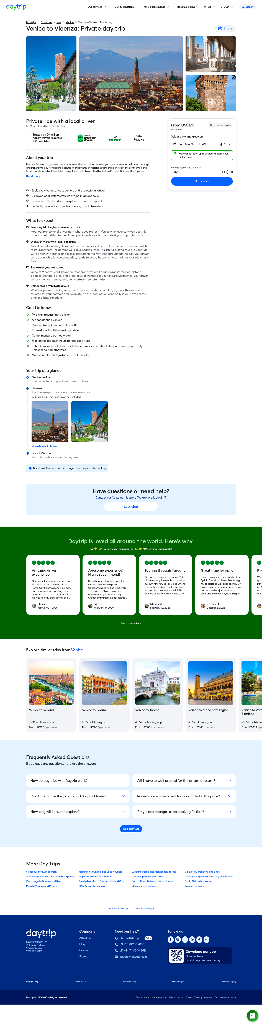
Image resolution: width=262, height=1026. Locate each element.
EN (209, 6)
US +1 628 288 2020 (131, 944)
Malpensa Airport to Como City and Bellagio (208, 876)
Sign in (249, 6)
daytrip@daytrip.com (133, 956)
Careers (84, 950)
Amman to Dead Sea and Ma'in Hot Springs (50, 876)
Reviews (138, 139)
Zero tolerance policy (225, 997)
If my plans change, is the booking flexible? (170, 812)
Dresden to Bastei (194, 886)
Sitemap (84, 956)
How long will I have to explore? (55, 812)
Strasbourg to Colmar (144, 886)
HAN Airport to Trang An (92, 886)
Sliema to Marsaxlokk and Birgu (202, 871)
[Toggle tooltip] (185, 129)
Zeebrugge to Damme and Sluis (43, 881)
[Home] (16, 7)
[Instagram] (178, 939)
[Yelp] (206, 939)
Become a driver (187, 6)
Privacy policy (176, 997)
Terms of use (142, 997)
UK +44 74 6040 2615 (133, 950)
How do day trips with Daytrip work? (59, 781)
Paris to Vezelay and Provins (41, 886)
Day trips (31, 22)
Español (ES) (80, 981)
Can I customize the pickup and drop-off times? (68, 796)
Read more (33, 176)
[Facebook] (171, 939)
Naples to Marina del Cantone (95, 876)
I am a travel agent (144, 908)
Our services (95, 6)
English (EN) (32, 981)
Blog (82, 944)
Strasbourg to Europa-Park (41, 871)
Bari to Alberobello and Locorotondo (152, 881)
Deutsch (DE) (129, 981)
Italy (58, 22)
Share (228, 28)
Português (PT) (229, 981)
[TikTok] (199, 939)
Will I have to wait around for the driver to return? (176, 781)
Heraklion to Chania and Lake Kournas (100, 871)
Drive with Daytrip (117, 908)
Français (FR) (178, 981)
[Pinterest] (192, 939)
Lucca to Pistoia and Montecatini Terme (154, 871)
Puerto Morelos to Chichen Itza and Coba (102, 881)
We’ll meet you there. (77, 381)
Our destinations (124, 6)
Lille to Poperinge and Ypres (147, 876)
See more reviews (131, 623)
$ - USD (224, 6)
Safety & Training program (199, 997)
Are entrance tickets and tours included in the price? (178, 796)
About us (85, 937)
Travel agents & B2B (153, 6)
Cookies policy (159, 997)
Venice (70, 22)
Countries (46, 22)
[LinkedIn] (185, 939)
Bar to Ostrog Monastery (198, 881)
